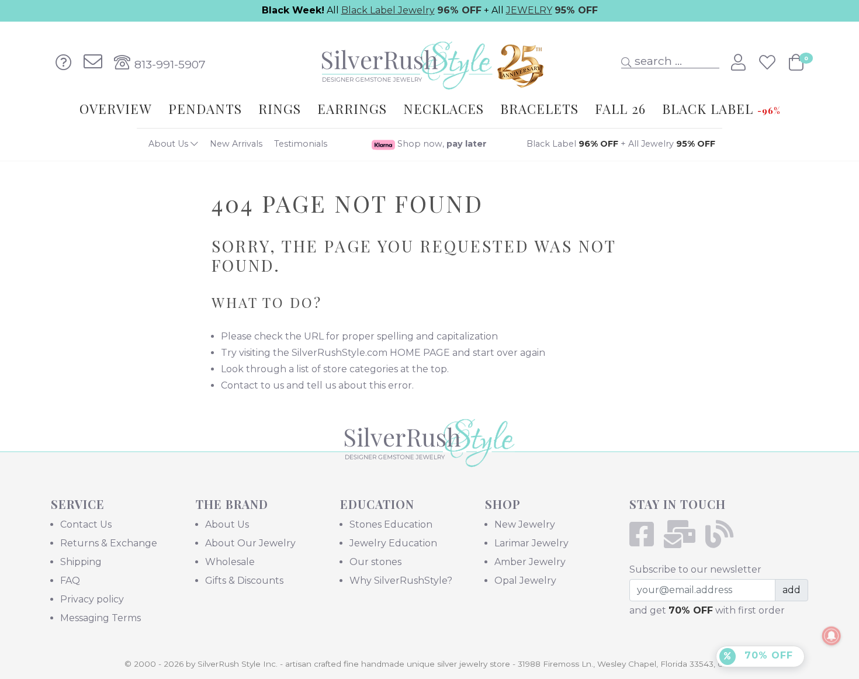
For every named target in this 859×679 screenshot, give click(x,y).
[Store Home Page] (430, 459)
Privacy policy (92, 599)
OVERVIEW (115, 108)
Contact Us (86, 524)
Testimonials (300, 143)
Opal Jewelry (525, 580)
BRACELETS (539, 108)
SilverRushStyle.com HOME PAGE (371, 352)
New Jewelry (524, 524)
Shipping (81, 561)
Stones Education (390, 524)
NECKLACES (443, 108)
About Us (169, 143)
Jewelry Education (393, 543)
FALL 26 (620, 108)
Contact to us (252, 385)
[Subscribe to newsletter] (683, 541)
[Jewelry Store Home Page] (429, 61)
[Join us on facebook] (645, 541)
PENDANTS (205, 108)
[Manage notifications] (831, 635)
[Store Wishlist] (769, 62)
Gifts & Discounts (244, 580)
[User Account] (740, 62)
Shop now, (441, 143)
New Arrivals (236, 143)
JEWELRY (529, 10)
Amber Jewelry (530, 561)
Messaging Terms (100, 617)
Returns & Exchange (108, 543)
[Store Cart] (796, 62)
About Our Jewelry (250, 543)
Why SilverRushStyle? (400, 580)
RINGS (279, 108)
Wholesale (230, 561)
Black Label (572, 143)
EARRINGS (352, 108)
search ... (657, 61)
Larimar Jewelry (531, 543)
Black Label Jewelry (388, 10)
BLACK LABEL (721, 108)
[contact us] (93, 62)
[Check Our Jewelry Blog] (723, 541)
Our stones (375, 561)
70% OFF (767, 655)
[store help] (64, 62)
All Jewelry (671, 143)
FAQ (70, 580)
